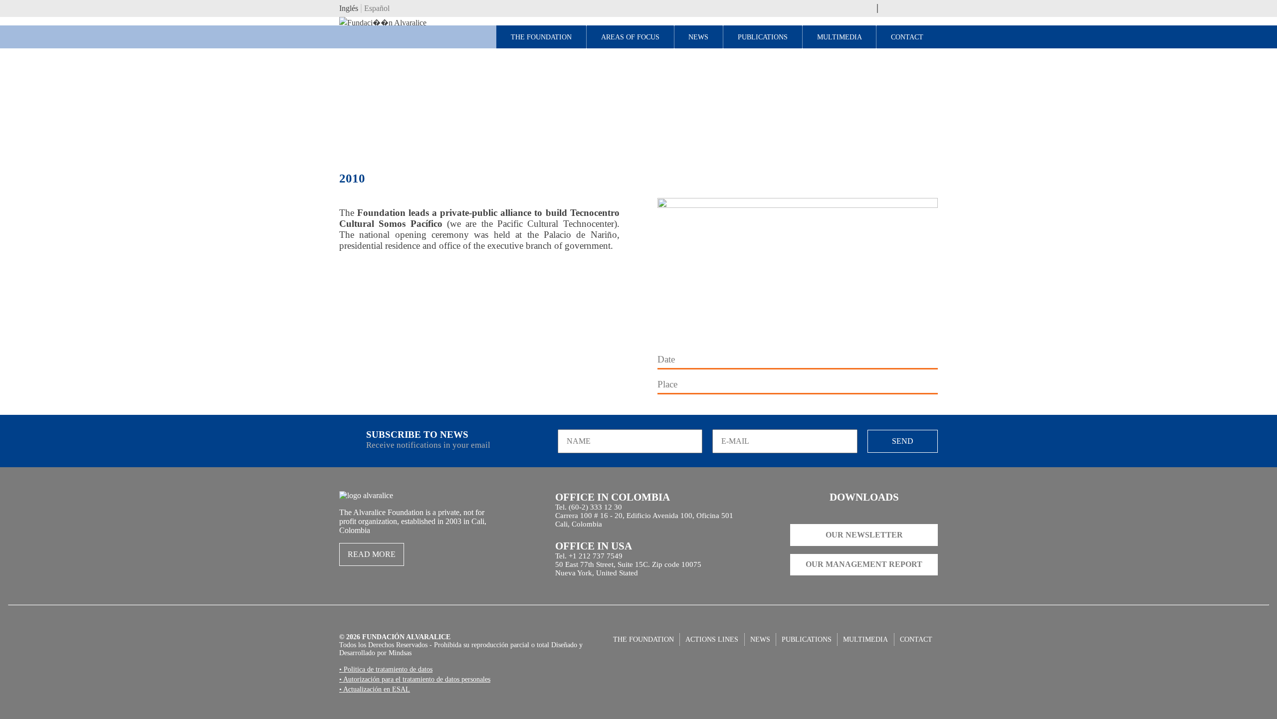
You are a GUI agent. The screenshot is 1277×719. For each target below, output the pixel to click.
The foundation (643, 639)
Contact (907, 37)
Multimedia (839, 37)
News (698, 37)
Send (902, 441)
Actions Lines (711, 639)
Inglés (348, 8)
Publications (763, 37)
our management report (864, 564)
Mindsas (400, 653)
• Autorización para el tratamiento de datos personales (414, 679)
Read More (372, 554)
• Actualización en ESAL (374, 689)
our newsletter (864, 535)
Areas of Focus (630, 37)
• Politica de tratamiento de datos (385, 669)
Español (377, 8)
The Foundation (541, 37)
